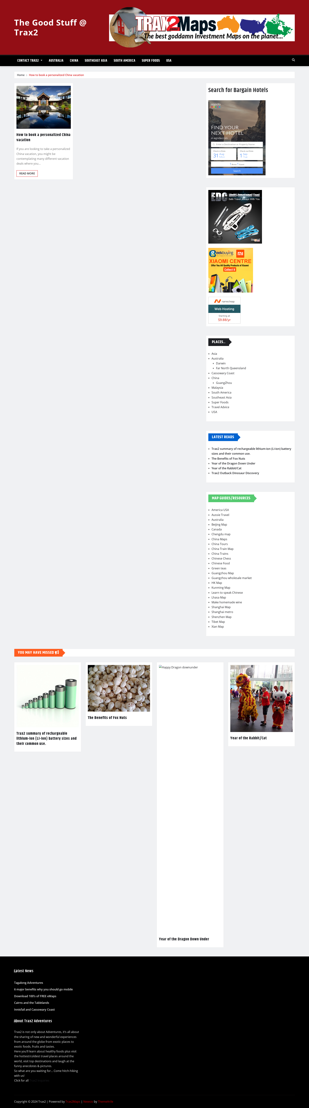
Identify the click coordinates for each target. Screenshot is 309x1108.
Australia (56, 60)
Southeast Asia (96, 60)
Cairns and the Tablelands (31, 1003)
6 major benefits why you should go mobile (43, 989)
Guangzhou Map (223, 573)
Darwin (221, 363)
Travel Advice (220, 407)
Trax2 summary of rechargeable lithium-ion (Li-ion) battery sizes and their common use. (46, 739)
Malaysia (217, 388)
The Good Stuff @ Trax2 (50, 27)
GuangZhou (224, 383)
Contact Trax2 (28, 60)
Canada (217, 529)
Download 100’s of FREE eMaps (35, 996)
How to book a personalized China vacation (56, 75)
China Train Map (223, 549)
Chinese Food (221, 563)
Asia (214, 354)
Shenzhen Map (222, 617)
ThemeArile (105, 1102)
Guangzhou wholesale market (232, 578)
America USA (220, 510)
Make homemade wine (227, 602)
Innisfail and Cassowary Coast (34, 1009)
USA (168, 60)
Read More (27, 173)
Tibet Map (218, 622)
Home (21, 75)
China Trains (220, 554)
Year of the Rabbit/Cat (226, 468)
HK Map (217, 583)
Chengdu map (221, 534)
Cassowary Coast (223, 373)
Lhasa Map (219, 597)
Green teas (219, 568)
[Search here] (293, 60)
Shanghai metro (222, 612)
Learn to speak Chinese (227, 593)
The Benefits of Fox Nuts (228, 459)
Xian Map (218, 627)
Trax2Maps (72, 1102)
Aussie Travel (220, 515)
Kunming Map (221, 588)
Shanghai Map (221, 607)
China (74, 60)
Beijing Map (219, 524)
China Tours (220, 544)
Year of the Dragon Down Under (233, 463)
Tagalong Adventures (28, 983)
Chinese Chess (221, 558)
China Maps (219, 539)
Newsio (88, 1102)
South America (124, 60)
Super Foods (151, 60)
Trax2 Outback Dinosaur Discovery (235, 473)
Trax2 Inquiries (39, 1080)
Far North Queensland (231, 368)
